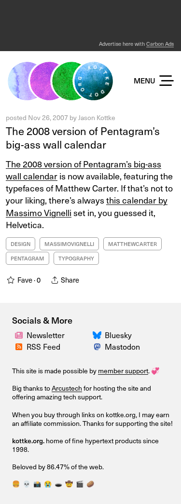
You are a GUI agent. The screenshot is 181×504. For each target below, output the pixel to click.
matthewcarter (132, 244)
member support (123, 371)
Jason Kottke (96, 117)
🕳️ (58, 483)
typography (76, 258)
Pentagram (27, 258)
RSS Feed (43, 346)
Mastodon (122, 346)
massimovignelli (69, 244)
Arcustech (67, 388)
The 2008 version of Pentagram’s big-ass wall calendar (83, 137)
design (20, 244)
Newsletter (46, 335)
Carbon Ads (160, 44)
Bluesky (118, 335)
